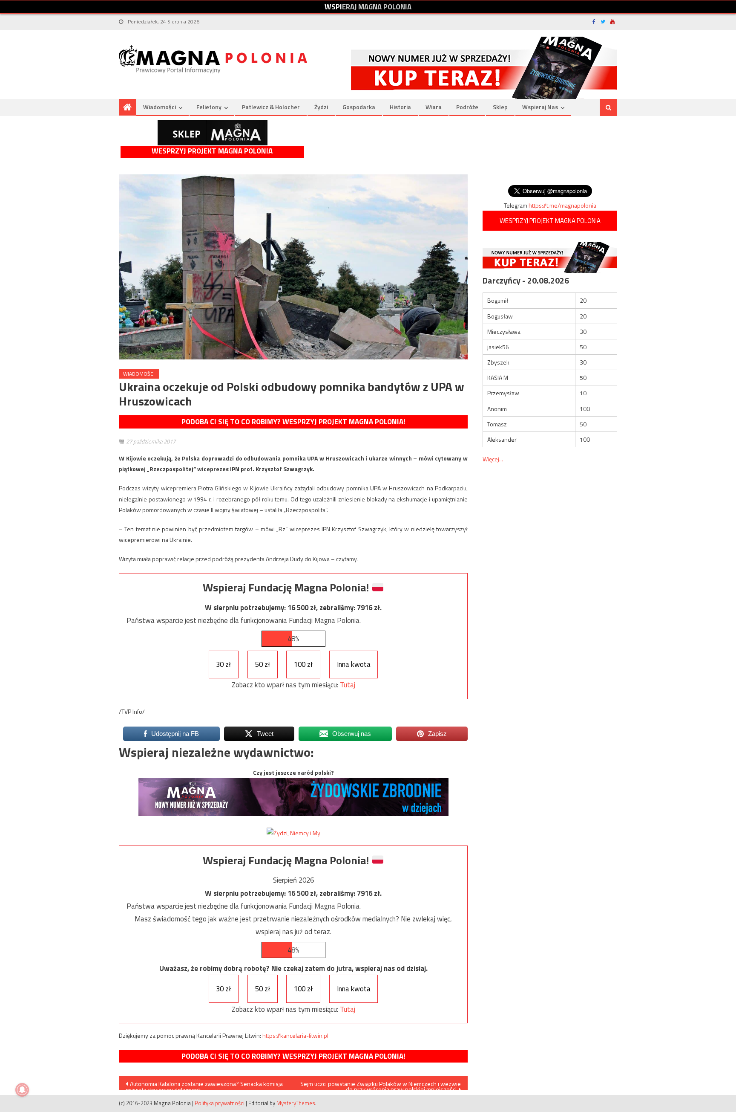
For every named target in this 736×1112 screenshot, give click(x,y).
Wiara (434, 106)
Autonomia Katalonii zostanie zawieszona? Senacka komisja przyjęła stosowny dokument (204, 1084)
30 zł (223, 664)
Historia (400, 106)
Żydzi (321, 106)
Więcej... (493, 459)
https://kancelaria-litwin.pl (295, 1035)
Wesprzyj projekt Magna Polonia (212, 151)
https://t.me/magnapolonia (562, 205)
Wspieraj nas (540, 106)
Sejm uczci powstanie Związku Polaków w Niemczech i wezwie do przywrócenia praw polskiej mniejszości (380, 1084)
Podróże (467, 106)
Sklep (500, 106)
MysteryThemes (295, 1103)
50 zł (262, 664)
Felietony (208, 106)
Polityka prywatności (219, 1103)
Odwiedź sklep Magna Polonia (212, 132)
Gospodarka (358, 106)
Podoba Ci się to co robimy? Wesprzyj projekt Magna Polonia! (293, 421)
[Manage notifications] (22, 1090)
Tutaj (347, 684)
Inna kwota (354, 664)
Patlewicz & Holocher (271, 106)
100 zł (303, 664)
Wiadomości (159, 106)
